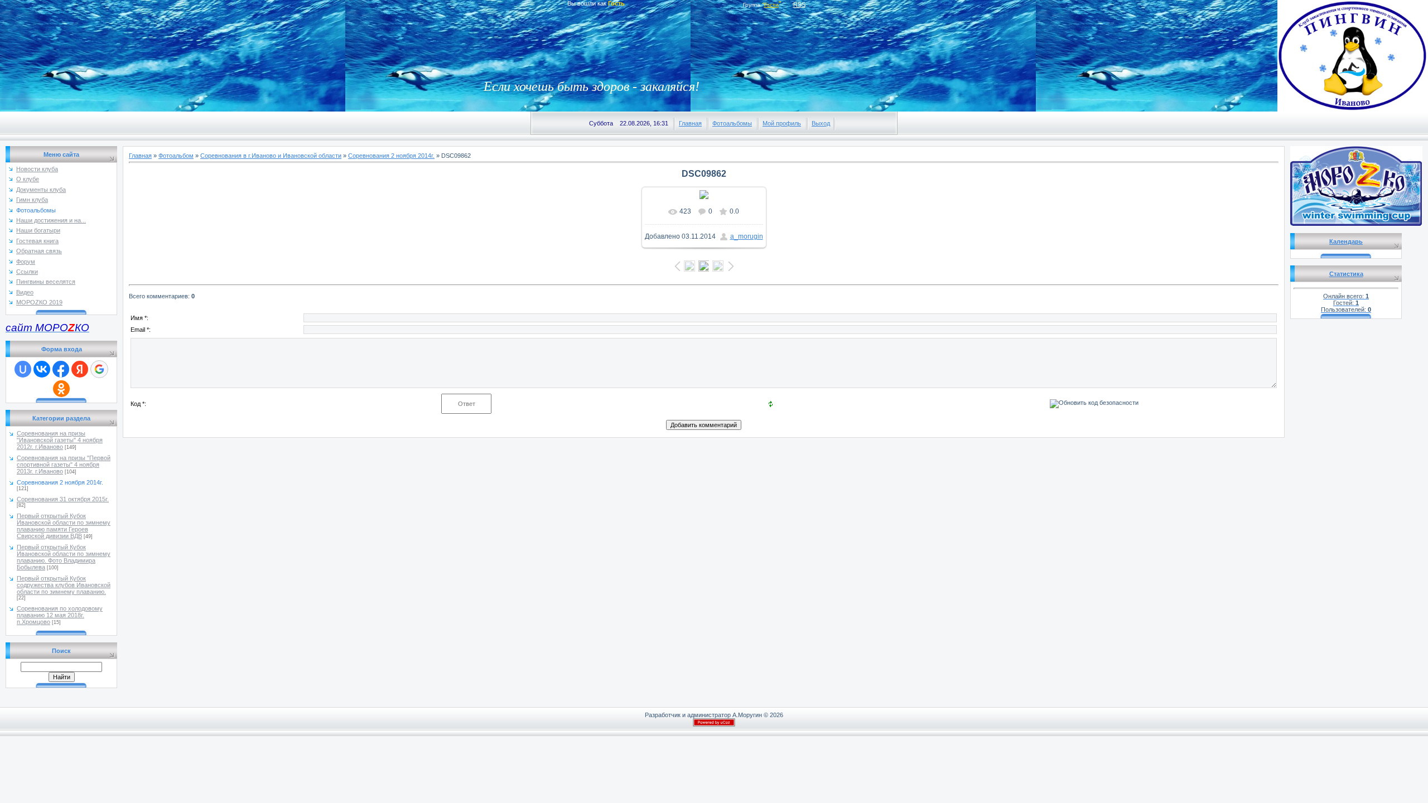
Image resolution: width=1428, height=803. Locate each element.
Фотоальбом (176, 155)
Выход (821, 123)
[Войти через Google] (99, 369)
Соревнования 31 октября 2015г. (63, 499)
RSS (799, 4)
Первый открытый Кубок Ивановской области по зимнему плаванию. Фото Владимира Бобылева (63, 557)
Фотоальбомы (732, 123)
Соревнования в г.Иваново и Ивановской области (270, 155)
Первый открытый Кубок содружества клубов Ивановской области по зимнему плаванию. (63, 585)
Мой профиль (782, 123)
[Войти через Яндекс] (79, 369)
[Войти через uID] (23, 369)
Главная (690, 123)
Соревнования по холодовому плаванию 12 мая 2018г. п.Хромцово (60, 615)
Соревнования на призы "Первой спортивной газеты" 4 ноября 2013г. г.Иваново (63, 464)
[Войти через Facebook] (60, 369)
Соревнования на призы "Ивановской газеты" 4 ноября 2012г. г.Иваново (60, 440)
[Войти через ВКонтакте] (41, 369)
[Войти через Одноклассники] (61, 388)
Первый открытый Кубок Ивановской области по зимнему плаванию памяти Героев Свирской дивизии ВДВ (63, 525)
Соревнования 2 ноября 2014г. (60, 482)
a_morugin (746, 236)
